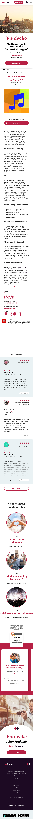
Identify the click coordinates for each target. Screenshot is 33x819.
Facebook (24, 272)
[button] (27, 2)
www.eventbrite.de (9, 308)
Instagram (10, 274)
